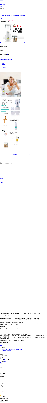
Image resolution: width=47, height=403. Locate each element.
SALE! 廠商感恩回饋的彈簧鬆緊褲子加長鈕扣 (7, 350)
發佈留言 (1, 367)
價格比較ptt (3, 63)
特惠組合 (1, 18)
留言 (6, 359)
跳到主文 (1, 6)
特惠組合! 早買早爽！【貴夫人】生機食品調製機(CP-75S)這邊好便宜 (13, 15)
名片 (2, 12)
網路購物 (1, 345)
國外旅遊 (5, 361)
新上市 (2, 178)
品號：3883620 (3, 64)
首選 (0, 178)
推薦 (24, 42)
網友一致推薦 (1, 42)
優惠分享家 (2, 5)
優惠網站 (1, 57)
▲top (0, 362)
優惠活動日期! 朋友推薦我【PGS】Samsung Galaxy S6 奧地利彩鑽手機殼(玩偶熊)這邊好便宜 (12, 349)
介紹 (7, 54)
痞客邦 (5, 359)
